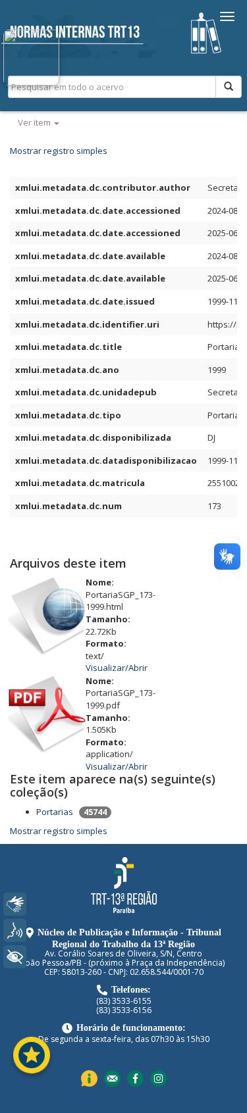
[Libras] (14, 904)
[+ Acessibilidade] (14, 956)
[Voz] (14, 930)
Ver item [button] (35, 122)
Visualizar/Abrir (117, 668)
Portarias (54, 812)
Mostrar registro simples (58, 151)
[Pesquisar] (228, 87)
